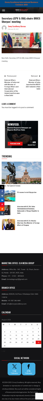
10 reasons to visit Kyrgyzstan (26, 192)
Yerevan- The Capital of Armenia (11, 185)
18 (10, 339)
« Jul (3, 351)
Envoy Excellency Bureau (17, 26)
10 (5, 335)
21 (27, 339)
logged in (15, 107)
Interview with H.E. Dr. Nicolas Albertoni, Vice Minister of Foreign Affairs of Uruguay (28, 222)
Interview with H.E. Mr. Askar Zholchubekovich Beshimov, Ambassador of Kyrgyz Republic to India (28, 209)
